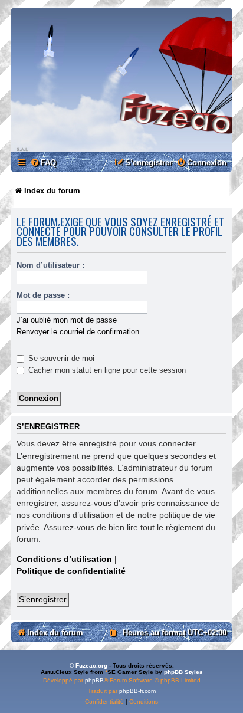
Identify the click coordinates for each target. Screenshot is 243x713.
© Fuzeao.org (88, 665)
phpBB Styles (183, 672)
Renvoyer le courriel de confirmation (78, 331)
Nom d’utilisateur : (50, 265)
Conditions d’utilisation (64, 559)
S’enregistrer (43, 599)
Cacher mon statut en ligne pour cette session (106, 370)
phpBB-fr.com (137, 691)
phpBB (94, 680)
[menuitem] (43, 162)
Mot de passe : (43, 295)
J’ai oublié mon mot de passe (67, 320)
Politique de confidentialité (71, 571)
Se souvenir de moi (60, 358)
